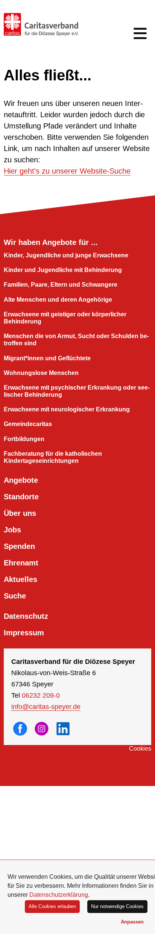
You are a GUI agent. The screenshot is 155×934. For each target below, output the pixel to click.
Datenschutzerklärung (58, 895)
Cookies (140, 748)
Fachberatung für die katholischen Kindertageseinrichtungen (53, 457)
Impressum (24, 633)
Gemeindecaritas (28, 424)
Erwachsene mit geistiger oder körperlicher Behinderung (65, 318)
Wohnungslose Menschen (41, 373)
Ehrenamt (21, 563)
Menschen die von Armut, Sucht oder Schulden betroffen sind (76, 339)
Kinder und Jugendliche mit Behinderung (63, 270)
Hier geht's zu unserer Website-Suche (67, 171)
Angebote (21, 480)
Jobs (12, 530)
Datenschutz (26, 616)
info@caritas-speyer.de (46, 706)
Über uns (20, 513)
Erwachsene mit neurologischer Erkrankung (67, 409)
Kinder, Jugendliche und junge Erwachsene (66, 255)
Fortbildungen (24, 439)
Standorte (21, 497)
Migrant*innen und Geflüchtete (47, 358)
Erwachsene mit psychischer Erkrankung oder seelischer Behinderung (77, 391)
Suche (15, 596)
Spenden (19, 546)
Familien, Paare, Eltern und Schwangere (60, 284)
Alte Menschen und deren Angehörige (58, 299)
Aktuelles (20, 579)
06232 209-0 (41, 695)
